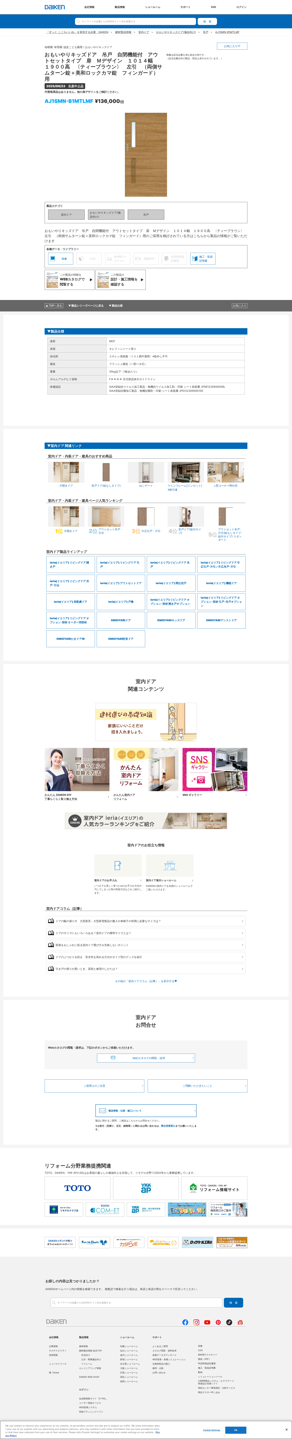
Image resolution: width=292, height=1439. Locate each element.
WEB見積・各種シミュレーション (169, 1359)
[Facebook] (185, 1324)
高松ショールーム (129, 1377)
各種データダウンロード (164, 1355)
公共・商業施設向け (91, 1359)
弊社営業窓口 (168, 1125)
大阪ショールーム (129, 1368)
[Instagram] (196, 1324)
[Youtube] (207, 1324)
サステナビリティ (58, 1350)
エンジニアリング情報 (90, 1368)
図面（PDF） (204, 1359)
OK (235, 1430)
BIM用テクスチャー (207, 1354)
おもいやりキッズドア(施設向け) (105, 214)
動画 (200, 1372)
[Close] (286, 1429)
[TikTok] (229, 1324)
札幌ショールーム (129, 1346)
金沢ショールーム (129, 1355)
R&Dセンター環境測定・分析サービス (216, 1388)
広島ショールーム (129, 1372)
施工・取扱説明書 (207, 1367)
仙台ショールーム (129, 1350)
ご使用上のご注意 (94, 1085)
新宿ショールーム (129, 1359)
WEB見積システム (88, 1407)
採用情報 (53, 1355)
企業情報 (53, 1346)
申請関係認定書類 (207, 1363)
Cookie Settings (211, 1430)
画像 (200, 1346)
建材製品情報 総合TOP (90, 1350)
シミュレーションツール (210, 1376)
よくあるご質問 (160, 1346)
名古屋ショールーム (130, 1363)
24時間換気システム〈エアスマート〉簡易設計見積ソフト (217, 1382)
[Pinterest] (218, 1324)
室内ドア (66, 214)
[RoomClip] (240, 1324)
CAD (200, 1350)
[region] (146, 1430)
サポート (157, 1337)
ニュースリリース (58, 1363)
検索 (207, 21)
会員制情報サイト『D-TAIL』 (93, 1398)
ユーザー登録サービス (90, 1403)
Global (55, 1372)
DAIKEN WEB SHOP (89, 1377)
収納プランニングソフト (91, 1411)
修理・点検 (157, 1368)
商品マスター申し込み (209, 1392)
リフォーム (86, 1363)
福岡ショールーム (129, 1381)
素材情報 (83, 1346)
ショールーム (127, 1337)
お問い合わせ (159, 1372)
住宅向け (85, 1355)
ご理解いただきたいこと (197, 1085)
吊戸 (146, 214)
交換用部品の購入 (161, 1363)
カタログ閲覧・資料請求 (164, 1350)
